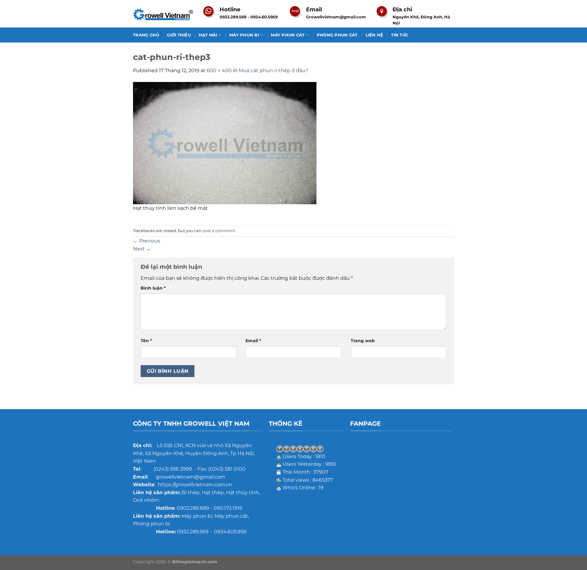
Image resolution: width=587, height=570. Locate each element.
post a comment (218, 230)
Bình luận (153, 288)
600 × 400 (219, 70)
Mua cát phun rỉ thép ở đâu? (273, 70)
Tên (146, 340)
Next (142, 249)
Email (253, 340)
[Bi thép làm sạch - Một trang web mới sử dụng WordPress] (163, 14)
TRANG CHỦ (146, 35)
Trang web (363, 340)
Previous (146, 241)
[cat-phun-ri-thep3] (224, 143)
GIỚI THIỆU (179, 35)
